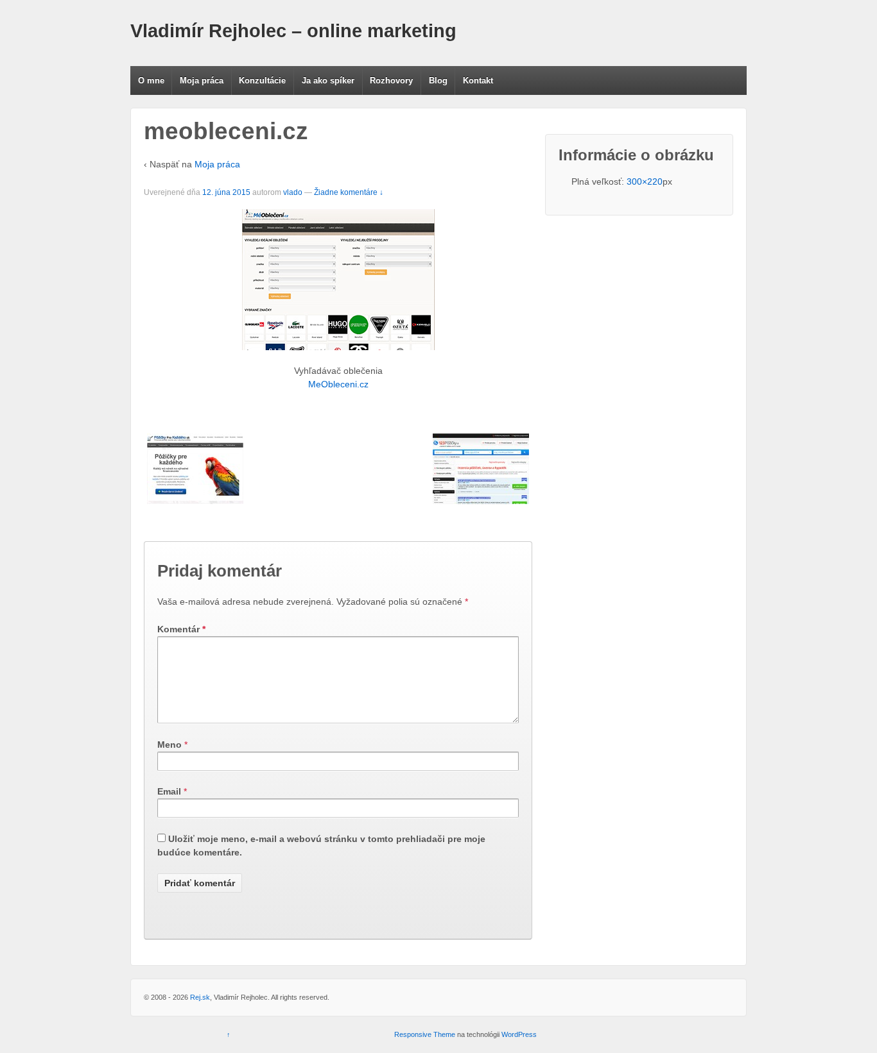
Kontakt (478, 80)
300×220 (645, 181)
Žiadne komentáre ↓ (348, 192)
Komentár (181, 629)
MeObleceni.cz (338, 384)
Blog (438, 80)
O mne (151, 80)
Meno (169, 744)
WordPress (519, 1034)
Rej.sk (200, 997)
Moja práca (201, 80)
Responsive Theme (424, 1034)
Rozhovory (391, 80)
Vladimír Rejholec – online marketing (293, 31)
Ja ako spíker (328, 80)
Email (169, 791)
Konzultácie (262, 80)
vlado (292, 192)
